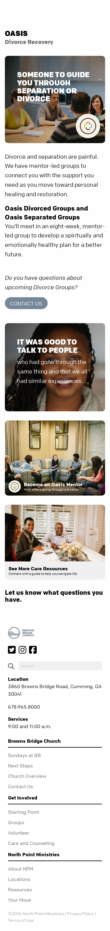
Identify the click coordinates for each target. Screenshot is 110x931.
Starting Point (23, 812)
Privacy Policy (80, 913)
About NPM (20, 869)
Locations (19, 879)
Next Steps (20, 766)
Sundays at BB (24, 755)
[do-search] (60, 665)
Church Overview (27, 776)
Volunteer (18, 833)
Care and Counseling (31, 843)
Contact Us (26, 303)
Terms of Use (21, 920)
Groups (16, 822)
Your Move (19, 900)
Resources (20, 889)
